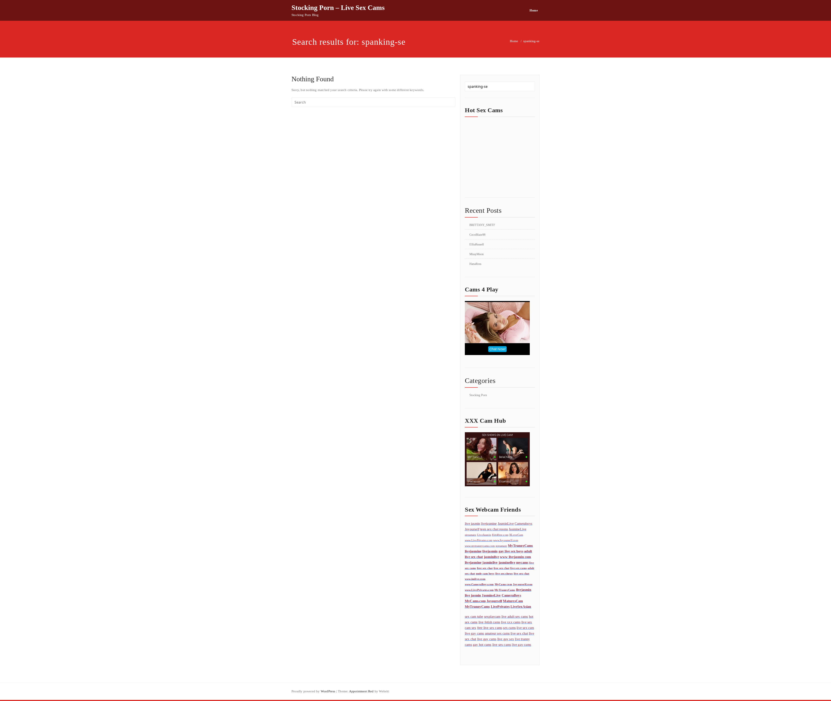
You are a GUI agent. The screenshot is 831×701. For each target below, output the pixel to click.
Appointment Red (361, 691)
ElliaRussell (476, 244)
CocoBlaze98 (477, 234)
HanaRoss (475, 264)
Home (534, 10)
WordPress (328, 691)
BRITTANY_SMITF (482, 225)
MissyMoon (476, 254)
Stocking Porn (478, 395)
